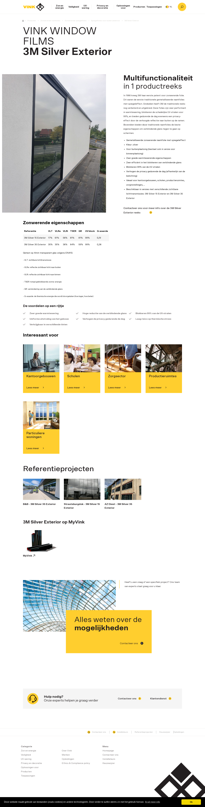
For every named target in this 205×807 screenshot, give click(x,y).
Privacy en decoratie (102, 7)
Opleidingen (178, 732)
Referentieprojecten (144, 732)
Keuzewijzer (164, 732)
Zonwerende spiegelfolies (76, 20)
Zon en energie (59, 7)
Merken (66, 755)
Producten (139, 7)
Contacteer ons (129, 643)
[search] (182, 7)
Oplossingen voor (123, 7)
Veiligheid (73, 7)
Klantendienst (158, 698)
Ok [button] (191, 802)
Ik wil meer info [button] (152, 802)
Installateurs (122, 732)
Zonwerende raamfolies (50, 20)
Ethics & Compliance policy (76, 763)
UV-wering (85, 7)
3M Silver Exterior (131, 20)
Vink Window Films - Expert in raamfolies (23, 20)
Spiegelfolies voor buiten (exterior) (105, 20)
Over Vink (67, 751)
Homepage (33, 7)
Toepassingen (154, 7)
